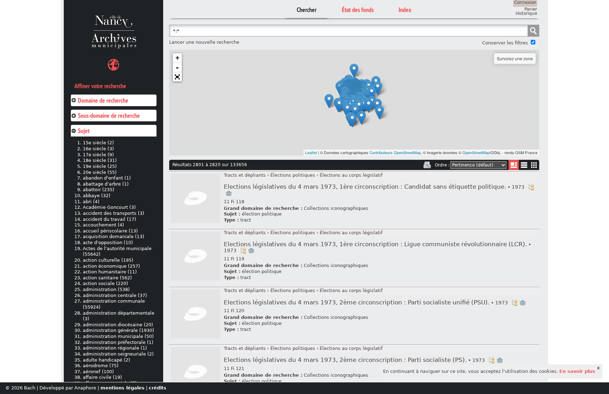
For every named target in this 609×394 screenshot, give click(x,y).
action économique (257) (111, 266)
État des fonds (358, 10)
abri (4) (91, 201)
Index (405, 10)
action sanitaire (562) (107, 277)
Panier (530, 9)
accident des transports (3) (113, 213)
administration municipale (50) (118, 336)
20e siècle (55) (100, 172)
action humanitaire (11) (110, 271)
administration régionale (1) (115, 348)
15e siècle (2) (98, 142)
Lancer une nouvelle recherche (204, 42)
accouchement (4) (103, 225)
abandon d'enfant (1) (107, 178)
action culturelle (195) (108, 260)
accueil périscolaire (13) (110, 231)
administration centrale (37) (115, 295)
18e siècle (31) (100, 160)
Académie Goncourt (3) (109, 207)
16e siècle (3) (98, 148)
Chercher (306, 10)
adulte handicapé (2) (106, 360)
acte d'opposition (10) (108, 242)
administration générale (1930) (118, 330)
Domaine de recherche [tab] (103, 100)
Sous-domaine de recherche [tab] (109, 115)
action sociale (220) (105, 283)
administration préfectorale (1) (118, 342)
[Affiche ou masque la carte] (113, 65)
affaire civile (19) (102, 377)
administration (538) (106, 289)
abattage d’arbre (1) (106, 184)
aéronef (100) (98, 371)
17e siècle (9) (98, 154)
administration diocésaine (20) (118, 324)
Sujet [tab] (84, 131)
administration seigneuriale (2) (118, 354)
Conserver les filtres (505, 43)
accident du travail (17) (109, 219)
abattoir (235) (98, 189)
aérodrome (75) (100, 365)
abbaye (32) (96, 195)
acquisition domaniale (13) (113, 236)
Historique (526, 13)
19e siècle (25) (100, 166)
